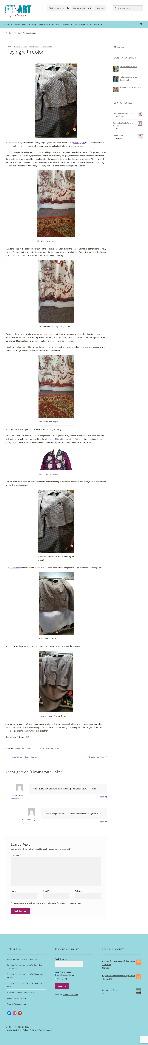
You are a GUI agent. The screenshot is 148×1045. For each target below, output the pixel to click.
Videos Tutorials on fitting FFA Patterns (22, 959)
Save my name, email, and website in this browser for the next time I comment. (48, 903)
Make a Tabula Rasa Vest (16, 998)
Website (78, 891)
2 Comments (47, 47)
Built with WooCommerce (41, 1030)
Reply (101, 796)
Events (66, 24)
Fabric (23, 748)
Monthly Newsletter (65, 975)
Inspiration (49, 748)
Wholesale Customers (57, 8)
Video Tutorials (81, 24)
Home (11, 33)
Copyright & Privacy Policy (16, 1030)
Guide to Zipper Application (18, 1004)
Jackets (57, 748)
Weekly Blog (62, 978)
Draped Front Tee (96, 757)
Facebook (59, 646)
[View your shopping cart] (128, 22)
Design (18, 33)
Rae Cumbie (34, 47)
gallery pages (79, 142)
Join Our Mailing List (81, 8)
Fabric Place (14, 567)
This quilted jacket (63, 439)
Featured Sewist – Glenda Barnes (22, 757)
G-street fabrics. (67, 341)
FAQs (58, 24)
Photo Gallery (20, 24)
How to (41, 748)
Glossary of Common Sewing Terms (21, 992)
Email (46, 891)
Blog (34, 24)
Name (14, 891)
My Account (100, 8)
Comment (16, 855)
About (96, 24)
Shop (6, 24)
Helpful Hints (44, 24)
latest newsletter (70, 994)
